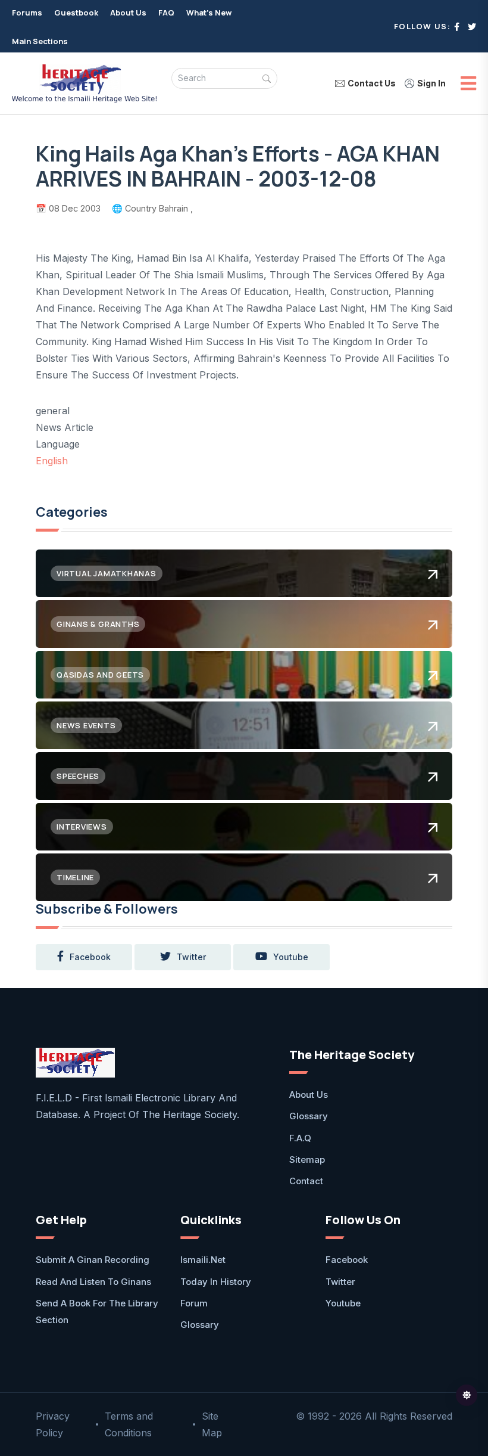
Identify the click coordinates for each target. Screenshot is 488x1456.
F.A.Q (300, 1138)
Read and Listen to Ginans (93, 1281)
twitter (191, 957)
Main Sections (40, 41)
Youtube (343, 1303)
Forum (194, 1303)
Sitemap (307, 1159)
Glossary (308, 1116)
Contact (306, 1181)
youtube (290, 957)
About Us (128, 12)
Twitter (340, 1281)
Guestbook (76, 12)
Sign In (431, 83)
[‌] (456, 26)
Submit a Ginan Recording (92, 1259)
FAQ (166, 12)
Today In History (215, 1281)
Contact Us (372, 83)
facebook (90, 957)
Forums (27, 12)
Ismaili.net (203, 1259)
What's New (209, 12)
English (52, 461)
